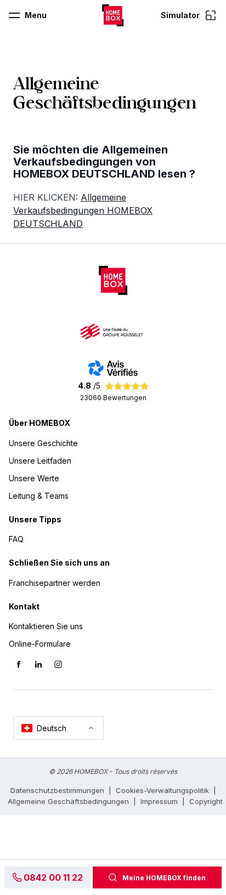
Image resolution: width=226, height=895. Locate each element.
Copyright (206, 801)
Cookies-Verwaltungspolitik (162, 790)
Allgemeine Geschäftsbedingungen (68, 801)
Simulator (180, 15)
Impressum (159, 801)
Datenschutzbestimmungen (57, 790)
